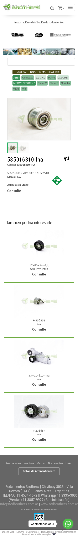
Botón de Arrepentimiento (39, 471)
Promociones (13, 463)
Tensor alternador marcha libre (37, 72)
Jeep (16, 77)
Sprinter (65, 83)
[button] (61, 7)
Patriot (52, 77)
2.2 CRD (41, 77)
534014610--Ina (39, 375)
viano (16, 88)
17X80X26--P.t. (39, 265)
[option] (17, 35)
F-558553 (39, 320)
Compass (27, 77)
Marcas (41, 463)
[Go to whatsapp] (68, 524)
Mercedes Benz (24, 83)
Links (68, 463)
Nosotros (29, 463)
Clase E (54, 83)
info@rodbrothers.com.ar (19, 504)
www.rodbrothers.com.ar (59, 504)
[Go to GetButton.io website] (68, 531)
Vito (24, 88)
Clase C (42, 83)
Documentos (55, 463)
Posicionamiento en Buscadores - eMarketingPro (49, 533)
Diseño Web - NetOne (13, 532)
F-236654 (39, 430)
